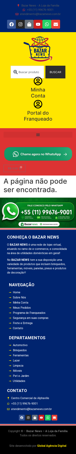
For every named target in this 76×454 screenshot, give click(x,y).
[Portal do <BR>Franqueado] (38, 104)
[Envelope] (55, 24)
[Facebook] (11, 24)
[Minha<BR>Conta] (38, 81)
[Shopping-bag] (29, 24)
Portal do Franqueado (38, 116)
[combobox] (27, 72)
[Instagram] (20, 24)
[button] (38, 135)
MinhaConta (38, 93)
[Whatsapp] (46, 24)
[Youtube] (38, 24)
